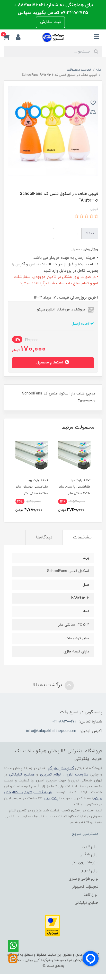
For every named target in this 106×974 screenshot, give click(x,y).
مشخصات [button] (82, 537)
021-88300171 (64, 721)
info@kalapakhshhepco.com (51, 731)
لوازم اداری (90, 846)
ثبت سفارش (50, 22)
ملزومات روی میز (85, 862)
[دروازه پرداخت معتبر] (52, 925)
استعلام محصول (50, 362)
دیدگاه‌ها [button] (44, 537)
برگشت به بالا (47, 685)
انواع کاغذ (91, 894)
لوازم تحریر (89, 870)
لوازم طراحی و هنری (83, 878)
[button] (10, 37)
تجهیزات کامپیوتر (85, 886)
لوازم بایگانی (89, 854)
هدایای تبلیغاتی (86, 902)
